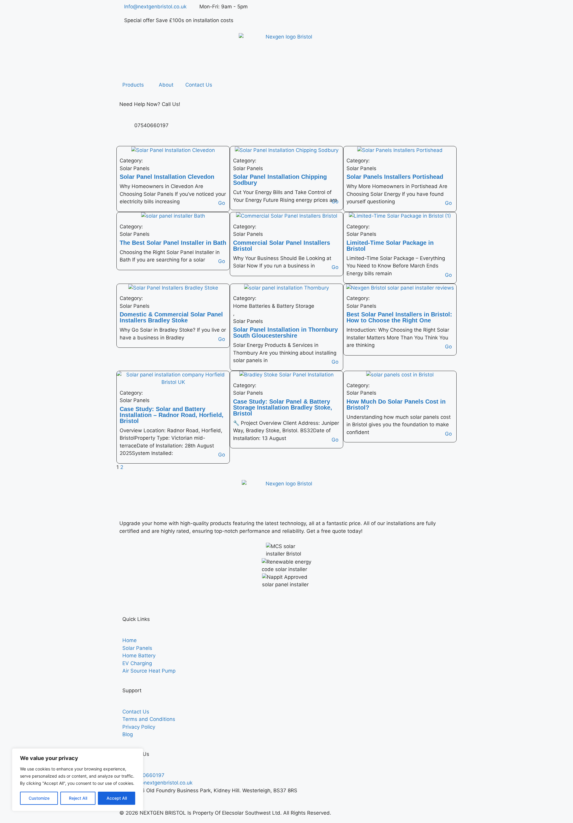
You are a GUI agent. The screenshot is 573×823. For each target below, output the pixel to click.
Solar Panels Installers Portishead (394, 176)
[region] (77, 779)
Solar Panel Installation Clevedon (167, 176)
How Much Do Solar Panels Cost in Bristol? (396, 404)
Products (133, 85)
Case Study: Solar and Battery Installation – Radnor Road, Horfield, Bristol (172, 415)
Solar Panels (135, 168)
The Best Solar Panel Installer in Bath (173, 242)
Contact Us (198, 85)
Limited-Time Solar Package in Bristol (390, 245)
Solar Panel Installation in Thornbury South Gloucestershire (285, 332)
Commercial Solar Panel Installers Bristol (281, 245)
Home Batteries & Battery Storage (273, 306)
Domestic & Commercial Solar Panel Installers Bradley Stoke (171, 317)
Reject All (78, 798)
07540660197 (151, 125)
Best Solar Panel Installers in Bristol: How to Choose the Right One (399, 317)
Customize (39, 798)
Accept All (117, 798)
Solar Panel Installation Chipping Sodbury (280, 179)
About (166, 85)
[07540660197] (126, 129)
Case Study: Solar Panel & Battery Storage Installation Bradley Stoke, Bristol (282, 407)
